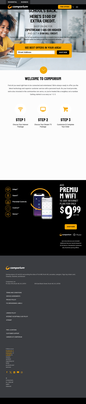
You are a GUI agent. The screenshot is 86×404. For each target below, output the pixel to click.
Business (24, 2)
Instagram (9, 353)
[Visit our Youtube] (18, 372)
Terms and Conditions (14, 292)
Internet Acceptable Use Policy (17, 316)
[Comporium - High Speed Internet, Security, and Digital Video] (18, 7)
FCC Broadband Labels (14, 303)
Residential (12, 2)
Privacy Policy (11, 299)
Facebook (9, 351)
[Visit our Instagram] (22, 373)
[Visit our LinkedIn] (14, 373)
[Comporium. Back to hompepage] (15, 269)
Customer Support (12, 333)
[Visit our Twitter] (11, 373)
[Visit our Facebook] (7, 372)
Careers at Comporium (14, 337)
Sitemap (9, 320)
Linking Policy (11, 313)
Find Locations (11, 330)
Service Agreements (13, 296)
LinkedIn (8, 355)
